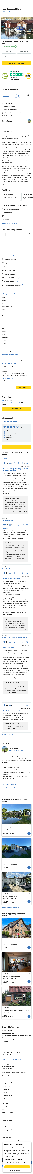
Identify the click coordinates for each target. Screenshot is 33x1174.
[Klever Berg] (16, 928)
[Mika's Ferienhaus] (16, 848)
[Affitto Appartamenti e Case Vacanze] (2, 2)
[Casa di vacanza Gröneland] (16, 996)
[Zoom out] (29, 236)
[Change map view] (3, 234)
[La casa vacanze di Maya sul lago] (16, 814)
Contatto (4, 1133)
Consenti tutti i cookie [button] (17, 1167)
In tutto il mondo (7, 1095)
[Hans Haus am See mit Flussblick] (16, 882)
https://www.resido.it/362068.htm (13, 1060)
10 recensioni (12, 12)
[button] (27, 2)
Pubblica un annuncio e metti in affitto (13, 1141)
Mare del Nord (6, 1086)
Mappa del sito (6, 1098)
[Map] (16, 242)
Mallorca (4, 1092)
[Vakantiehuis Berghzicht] (16, 962)
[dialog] (17, 1157)
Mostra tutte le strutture (8, 223)
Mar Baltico (5, 1089)
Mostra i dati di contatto (8, 125)
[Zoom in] (29, 234)
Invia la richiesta (24, 387)
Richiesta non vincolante (16, 63)
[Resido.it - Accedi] (24, 2)
